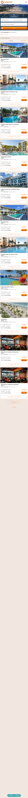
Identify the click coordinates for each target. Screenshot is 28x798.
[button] (7, 20)
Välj (24, 67)
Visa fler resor (14, 402)
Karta (18, 795)
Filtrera (11, 795)
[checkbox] (2, 44)
